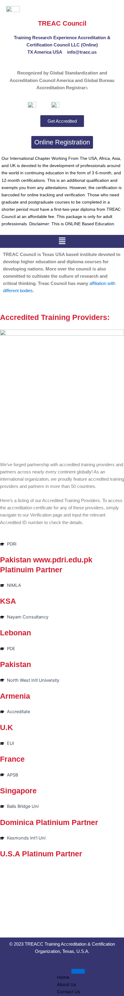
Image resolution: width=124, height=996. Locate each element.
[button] (62, 241)
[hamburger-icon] (78, 971)
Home (63, 977)
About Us (66, 984)
